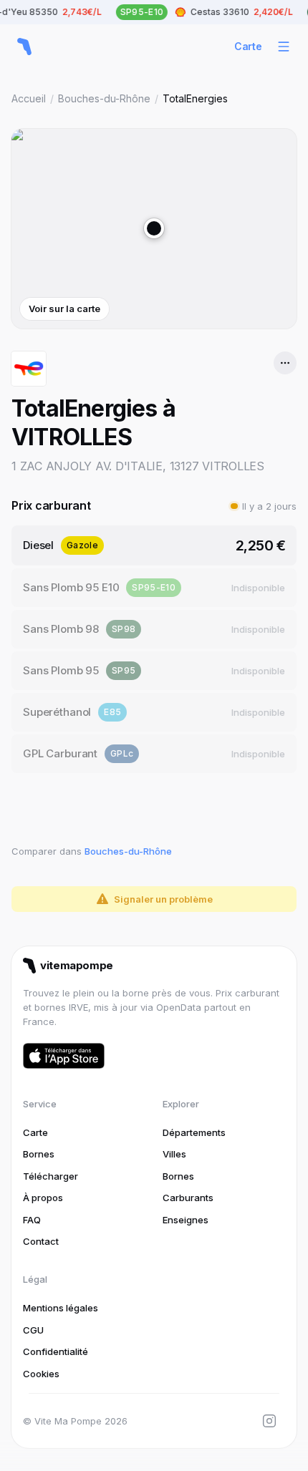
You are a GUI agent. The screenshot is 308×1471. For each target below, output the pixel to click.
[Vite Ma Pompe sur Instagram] (269, 1421)
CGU (33, 1330)
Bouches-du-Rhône (104, 98)
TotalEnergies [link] (195, 98)
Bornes (38, 1154)
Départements (194, 1132)
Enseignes (185, 1219)
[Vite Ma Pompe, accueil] (24, 46)
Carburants (188, 1197)
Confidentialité (55, 1351)
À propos (43, 1197)
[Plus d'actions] (285, 362)
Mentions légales (60, 1308)
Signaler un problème (163, 899)
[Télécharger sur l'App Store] (64, 1056)
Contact (41, 1241)
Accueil (28, 98)
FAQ (32, 1219)
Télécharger (50, 1176)
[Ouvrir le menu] (284, 46)
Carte (248, 46)
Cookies (41, 1373)
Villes (174, 1154)
